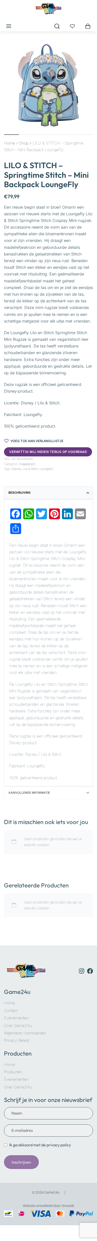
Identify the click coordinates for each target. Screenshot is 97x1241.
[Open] (72, 26)
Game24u (17, 991)
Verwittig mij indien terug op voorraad (48, 452)
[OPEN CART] (88, 26)
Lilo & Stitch (30, 469)
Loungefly (46, 469)
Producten (18, 1053)
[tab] (48, 492)
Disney (16, 469)
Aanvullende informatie (29, 792)
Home (9, 143)
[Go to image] (11, 134)
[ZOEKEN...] (57, 26)
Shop (23, 143)
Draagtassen (27, 464)
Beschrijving (19, 492)
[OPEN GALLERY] (48, 85)
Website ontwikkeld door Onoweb (48, 1206)
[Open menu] (8, 26)
